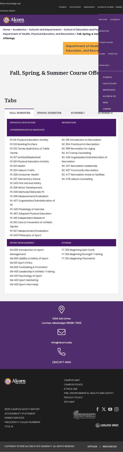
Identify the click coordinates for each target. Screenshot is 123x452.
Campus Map (72, 380)
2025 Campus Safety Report (22, 409)
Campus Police (73, 384)
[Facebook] (98, 409)
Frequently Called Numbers (22, 422)
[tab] (19, 113)
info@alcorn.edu (61, 342)
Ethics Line (70, 389)
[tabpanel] (61, 205)
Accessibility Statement (20, 413)
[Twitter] (104, 409)
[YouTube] (110, 409)
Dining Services (14, 417)
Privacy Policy (73, 397)
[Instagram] (116, 409)
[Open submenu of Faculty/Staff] (118, 83)
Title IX (8, 426)
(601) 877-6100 (61, 362)
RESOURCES (110, 446)
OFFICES (92, 446)
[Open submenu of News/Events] (118, 90)
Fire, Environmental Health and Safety (89, 393)
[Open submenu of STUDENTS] (118, 77)
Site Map (69, 402)
